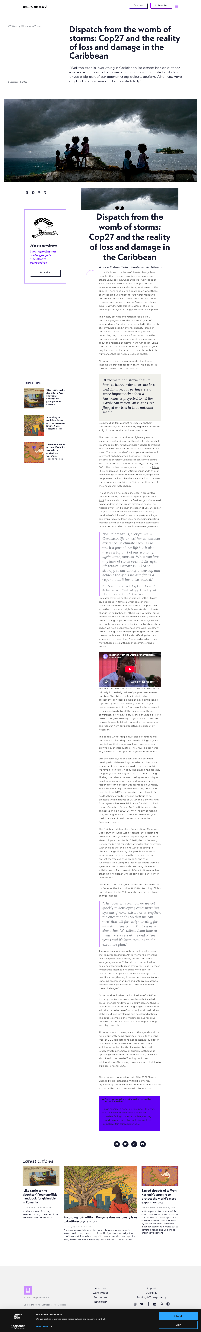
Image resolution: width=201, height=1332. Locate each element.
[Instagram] (39, 193)
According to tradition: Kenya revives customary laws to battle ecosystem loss (55, 423)
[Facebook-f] (148, 1304)
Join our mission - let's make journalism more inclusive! (128, 1100)
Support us (100, 1297)
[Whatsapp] (161, 1304)
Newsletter (100, 1301)
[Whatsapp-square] (27, 193)
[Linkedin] (45, 193)
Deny (178, 1325)
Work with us (100, 1292)
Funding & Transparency (151, 1297)
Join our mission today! (128, 1124)
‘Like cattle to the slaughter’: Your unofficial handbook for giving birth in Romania (55, 397)
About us (100, 1288)
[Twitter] (141, 1304)
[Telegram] (33, 193)
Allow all (178, 1316)
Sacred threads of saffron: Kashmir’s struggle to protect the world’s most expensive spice (55, 451)
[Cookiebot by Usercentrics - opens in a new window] (18, 1327)
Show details (42, 1326)
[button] (129, 1100)
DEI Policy (151, 1292)
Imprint (151, 1288)
